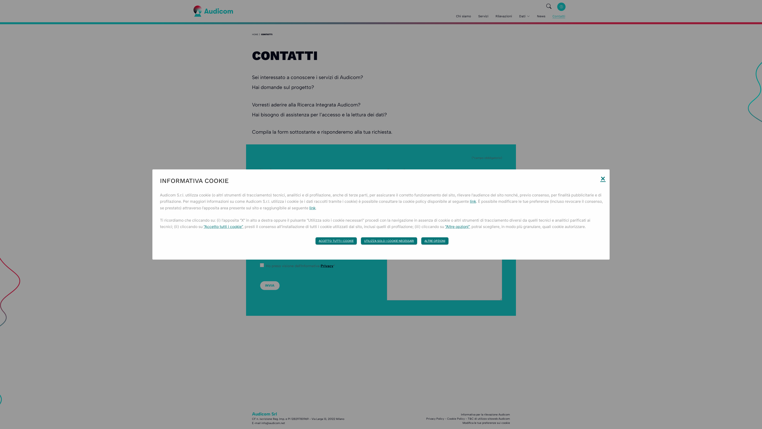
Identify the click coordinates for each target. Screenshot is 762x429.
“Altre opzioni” (457, 226)
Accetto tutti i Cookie (336, 241)
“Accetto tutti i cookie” (223, 226)
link (473, 201)
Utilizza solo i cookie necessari (389, 241)
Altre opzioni (434, 241)
